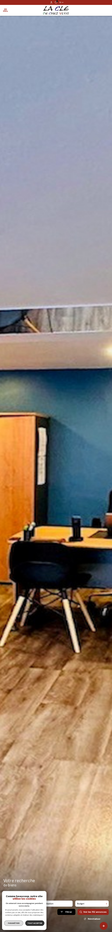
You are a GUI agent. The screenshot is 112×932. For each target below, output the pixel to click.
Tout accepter (35, 923)
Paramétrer (14, 923)
